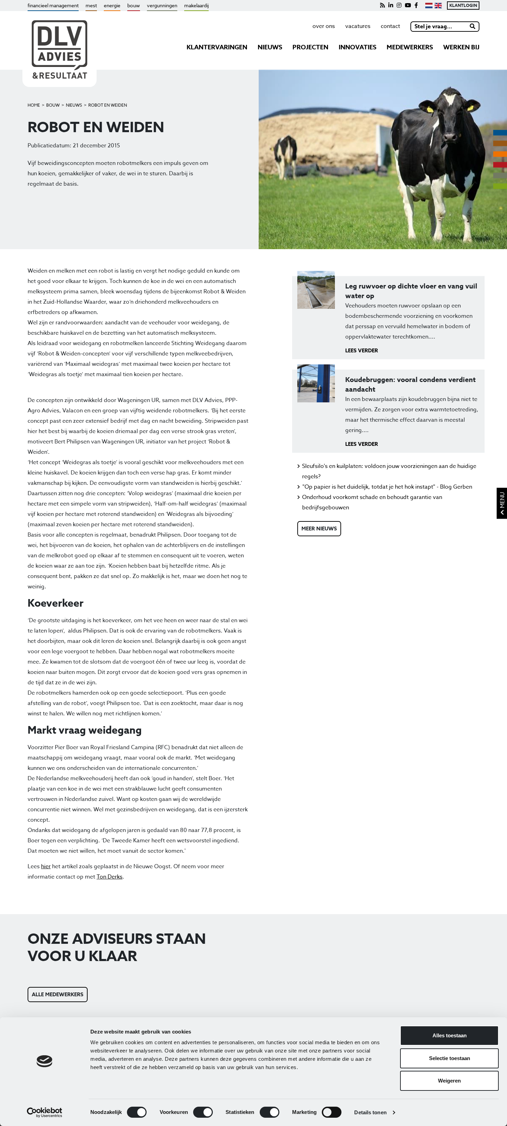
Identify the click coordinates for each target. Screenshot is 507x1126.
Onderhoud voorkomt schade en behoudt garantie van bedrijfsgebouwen (372, 502)
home (34, 105)
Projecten (310, 47)
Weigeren (449, 1081)
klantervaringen (217, 47)
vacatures (357, 26)
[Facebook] (416, 5)
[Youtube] (408, 5)
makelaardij (196, 5)
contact (390, 26)
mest (91, 5)
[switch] (203, 1112)
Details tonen (370, 1112)
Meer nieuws (319, 528)
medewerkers (410, 47)
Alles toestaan (450, 1035)
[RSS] (382, 5)
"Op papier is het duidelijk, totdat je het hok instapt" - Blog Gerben (387, 487)
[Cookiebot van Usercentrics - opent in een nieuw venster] (44, 1112)
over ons (323, 26)
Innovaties (357, 47)
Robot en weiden (107, 105)
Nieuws (74, 105)
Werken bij (461, 47)
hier (46, 866)
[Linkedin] (390, 5)
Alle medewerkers (57, 994)
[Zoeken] (472, 26)
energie (112, 5)
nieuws (270, 47)
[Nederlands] (429, 5)
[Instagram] (399, 5)
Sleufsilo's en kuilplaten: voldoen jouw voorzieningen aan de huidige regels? (389, 471)
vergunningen (162, 5)
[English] (438, 5)
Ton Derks (109, 877)
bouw (133, 5)
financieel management (53, 5)
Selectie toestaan (449, 1058)
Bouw (53, 105)
